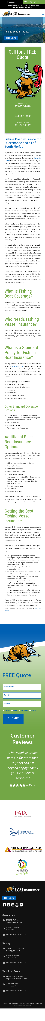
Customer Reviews (23, 739)
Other (33, 711)
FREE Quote (11, 2)
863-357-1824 (13, 929)
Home (7, 711)
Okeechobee (8, 915)
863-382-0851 (13, 958)
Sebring (6, 943)
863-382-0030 (35, 6)
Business (24, 711)
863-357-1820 (19, 6)
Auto (15, 711)
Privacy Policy (29, 1004)
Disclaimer (36, 1004)
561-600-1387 (29, 7)
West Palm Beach (11, 971)
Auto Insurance (17, 366)
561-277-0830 (13, 986)
